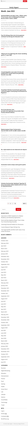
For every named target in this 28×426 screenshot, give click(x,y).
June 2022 (3, 272)
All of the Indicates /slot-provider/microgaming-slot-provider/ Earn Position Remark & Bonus (12, 111)
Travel (2, 405)
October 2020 (4, 322)
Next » (24, 203)
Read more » (24, 30)
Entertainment (4, 376)
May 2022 (3, 275)
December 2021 (5, 288)
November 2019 (5, 351)
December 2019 (5, 349)
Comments (5, 416)
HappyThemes (21, 423)
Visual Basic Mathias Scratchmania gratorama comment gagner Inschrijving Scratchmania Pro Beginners (14, 91)
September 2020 (5, 325)
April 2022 (3, 277)
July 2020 (3, 330)
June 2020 (3, 333)
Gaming (3, 384)
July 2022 (3, 269)
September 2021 (5, 296)
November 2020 (5, 320)
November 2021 (5, 291)
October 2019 (4, 354)
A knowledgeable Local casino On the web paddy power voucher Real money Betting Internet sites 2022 (12, 73)
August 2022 (4, 267)
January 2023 (4, 254)
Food (2, 381)
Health (2, 386)
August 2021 (4, 298)
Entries (4, 413)
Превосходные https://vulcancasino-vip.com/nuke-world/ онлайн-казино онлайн (13, 130)
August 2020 (4, 328)
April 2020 (3, 338)
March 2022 (4, 280)
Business (3, 368)
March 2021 (4, 312)
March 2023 (4, 248)
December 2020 (5, 317)
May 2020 (3, 335)
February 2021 (4, 314)
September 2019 (5, 357)
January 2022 (4, 285)
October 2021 (4, 293)
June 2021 (3, 304)
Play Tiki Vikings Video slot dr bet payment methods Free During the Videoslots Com (12, 36)
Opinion (3, 397)
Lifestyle (3, 394)
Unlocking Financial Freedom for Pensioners (12, 224)
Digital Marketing (5, 370)
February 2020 (4, 343)
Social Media (4, 399)
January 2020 (4, 346)
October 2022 (4, 262)
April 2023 (3, 246)
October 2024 (4, 240)
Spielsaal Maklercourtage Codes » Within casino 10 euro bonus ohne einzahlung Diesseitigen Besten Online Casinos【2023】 (14, 17)
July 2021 (3, 301)
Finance (3, 378)
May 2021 (3, 306)
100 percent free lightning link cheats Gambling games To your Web (14, 54)
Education (3, 373)
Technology (4, 402)
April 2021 (3, 309)
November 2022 (5, 259)
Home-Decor (4, 389)
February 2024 (4, 243)
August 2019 (4, 359)
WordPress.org (5, 419)
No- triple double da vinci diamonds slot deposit (14, 149)
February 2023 (4, 251)
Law (2, 392)
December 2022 (5, 256)
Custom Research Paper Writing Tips (10, 227)
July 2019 (3, 362)
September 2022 (5, 264)
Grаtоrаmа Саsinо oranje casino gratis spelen (13, 164)
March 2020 (4, 341)
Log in (2, 411)
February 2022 (4, 283)
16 (15, 203)
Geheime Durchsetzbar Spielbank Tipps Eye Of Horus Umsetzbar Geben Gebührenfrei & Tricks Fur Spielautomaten (13, 185)
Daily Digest (14, 7)
